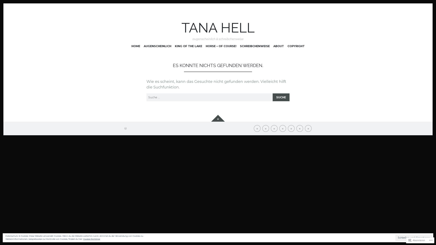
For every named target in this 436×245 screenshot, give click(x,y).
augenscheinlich (157, 46)
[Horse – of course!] (282, 128)
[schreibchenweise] (291, 128)
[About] (299, 128)
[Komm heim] (257, 128)
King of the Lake (188, 46)
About (278, 46)
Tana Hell (218, 27)
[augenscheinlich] (265, 128)
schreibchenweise (255, 46)
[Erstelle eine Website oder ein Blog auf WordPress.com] (125, 128)
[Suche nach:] (218, 97)
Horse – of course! (221, 46)
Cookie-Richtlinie (91, 239)
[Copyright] (308, 128)
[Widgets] (218, 118)
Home (135, 46)
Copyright (296, 46)
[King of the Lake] (274, 128)
